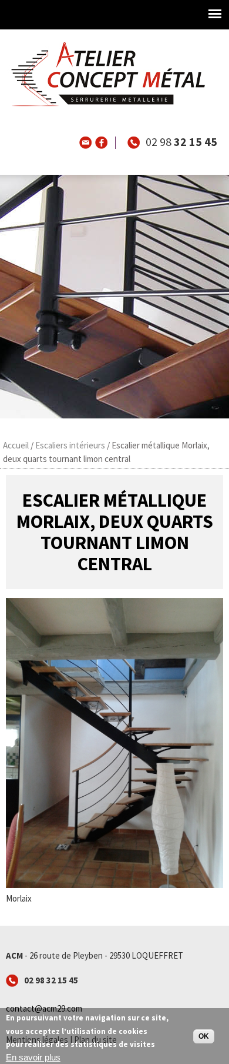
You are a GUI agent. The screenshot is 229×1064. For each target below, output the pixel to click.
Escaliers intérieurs (70, 445)
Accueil (16, 445)
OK (203, 1036)
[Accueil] (105, 105)
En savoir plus (33, 1057)
